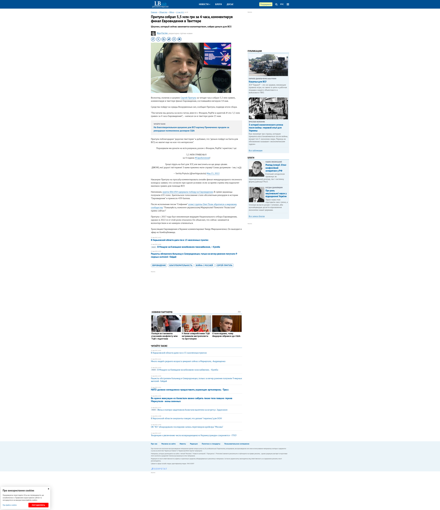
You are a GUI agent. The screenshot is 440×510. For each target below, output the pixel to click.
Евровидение (159, 265)
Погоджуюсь (38, 505)
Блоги (218, 4)
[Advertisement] (196, 289)
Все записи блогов (257, 216)
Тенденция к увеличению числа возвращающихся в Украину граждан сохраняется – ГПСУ (193, 435)
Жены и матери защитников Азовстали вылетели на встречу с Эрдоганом (189, 409)
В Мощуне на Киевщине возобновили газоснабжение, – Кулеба (186, 246)
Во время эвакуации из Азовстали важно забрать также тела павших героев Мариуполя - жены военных (191, 400)
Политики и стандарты (211, 444)
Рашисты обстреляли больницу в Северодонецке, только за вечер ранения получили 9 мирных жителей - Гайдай (194, 255)
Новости (204, 4)
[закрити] (48, 489)
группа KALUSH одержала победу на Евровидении (187, 191)
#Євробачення (202, 157)
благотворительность (180, 265)
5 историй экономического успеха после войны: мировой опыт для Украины (266, 127)
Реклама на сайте (168, 444)
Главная (154, 12)
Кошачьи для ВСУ (258, 81)
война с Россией (205, 265)
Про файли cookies (10, 505)
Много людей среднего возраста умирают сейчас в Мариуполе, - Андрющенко (188, 361)
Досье (230, 4)
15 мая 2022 (180, 12)
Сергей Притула (188, 97)
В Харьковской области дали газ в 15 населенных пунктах (179, 240)
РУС (282, 4)
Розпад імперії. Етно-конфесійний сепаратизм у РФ (276, 167)
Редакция (194, 444)
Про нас (154, 444)
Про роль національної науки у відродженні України (276, 193)
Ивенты (183, 444)
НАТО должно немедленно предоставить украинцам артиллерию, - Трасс (190, 389)
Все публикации (255, 150)
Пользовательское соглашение (236, 444)
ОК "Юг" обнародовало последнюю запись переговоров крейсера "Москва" (187, 426)
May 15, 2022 (213, 173)
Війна (171, 12)
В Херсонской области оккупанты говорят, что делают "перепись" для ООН (186, 418)
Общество (163, 12)
